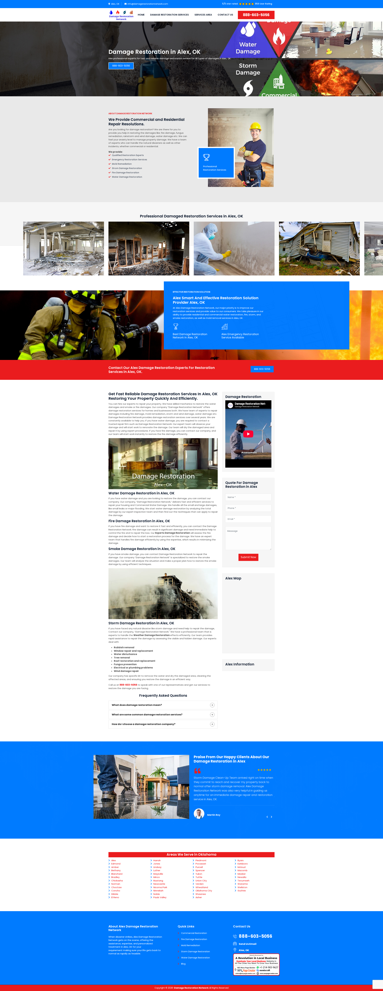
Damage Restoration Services (169, 14)
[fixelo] (121, 15)
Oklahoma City (204, 890)
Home (141, 14)
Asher (199, 897)
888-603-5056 (256, 14)
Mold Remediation (190, 945)
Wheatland (202, 887)
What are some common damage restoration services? (147, 714)
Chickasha (117, 880)
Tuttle (199, 877)
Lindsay (157, 867)
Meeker (242, 873)
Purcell (199, 867)
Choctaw (116, 887)
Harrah (157, 860)
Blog (183, 963)
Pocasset (201, 863)
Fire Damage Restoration (194, 939)
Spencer (200, 870)
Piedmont (201, 860)
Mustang (158, 880)
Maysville (158, 873)
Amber (115, 867)
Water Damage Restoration (195, 957)
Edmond (115, 863)
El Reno (115, 897)
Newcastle (159, 883)
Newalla (242, 877)
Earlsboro (243, 863)
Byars (241, 860)
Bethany (116, 870)
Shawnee (201, 894)
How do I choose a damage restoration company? (143, 724)
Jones (156, 863)
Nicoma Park (160, 887)
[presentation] (267, 816)
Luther (156, 870)
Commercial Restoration (194, 933)
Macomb (242, 870)
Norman (115, 883)
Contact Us (225, 14)
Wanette (243, 883)
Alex (113, 860)
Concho (115, 890)
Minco (156, 877)
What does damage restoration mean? (137, 705)
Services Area (203, 14)
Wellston (242, 887)
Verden (200, 883)
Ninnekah (158, 890)
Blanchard (116, 873)
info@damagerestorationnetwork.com (148, 3)
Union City (201, 880)
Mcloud (242, 867)
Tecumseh (243, 880)
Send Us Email (247, 944)
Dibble (114, 894)
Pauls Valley (159, 897)
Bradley (115, 877)
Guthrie (242, 890)
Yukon (199, 873)
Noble (156, 894)
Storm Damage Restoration (195, 951)
